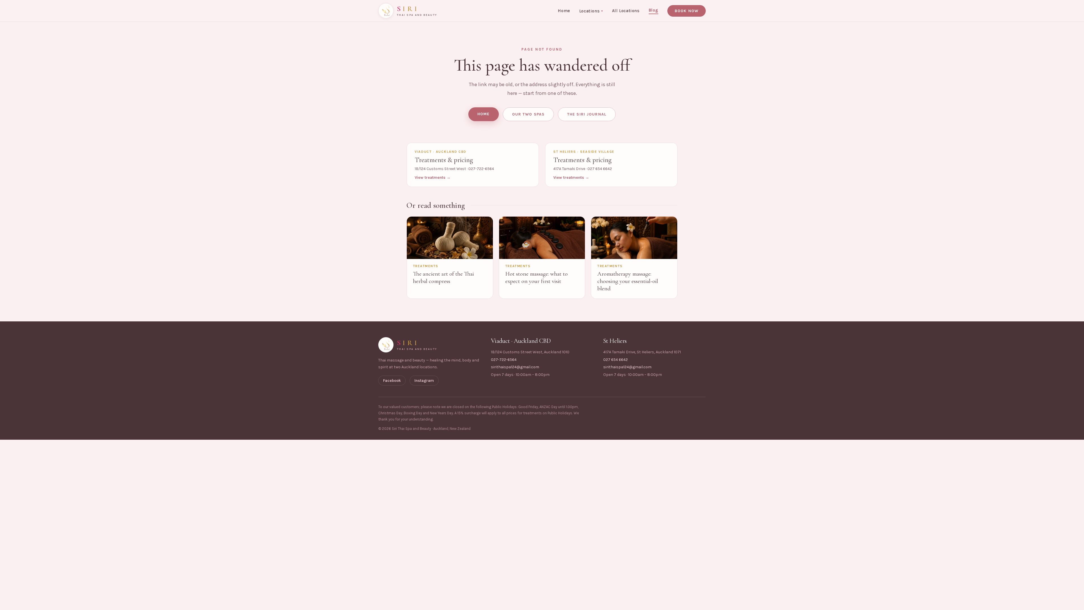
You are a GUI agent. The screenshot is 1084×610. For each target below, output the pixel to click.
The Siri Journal (586, 114)
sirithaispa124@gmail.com (515, 367)
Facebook (392, 380)
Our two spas (528, 114)
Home (564, 10)
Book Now (686, 10)
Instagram (424, 380)
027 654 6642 (615, 359)
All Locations (626, 10)
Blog (653, 10)
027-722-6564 (504, 359)
